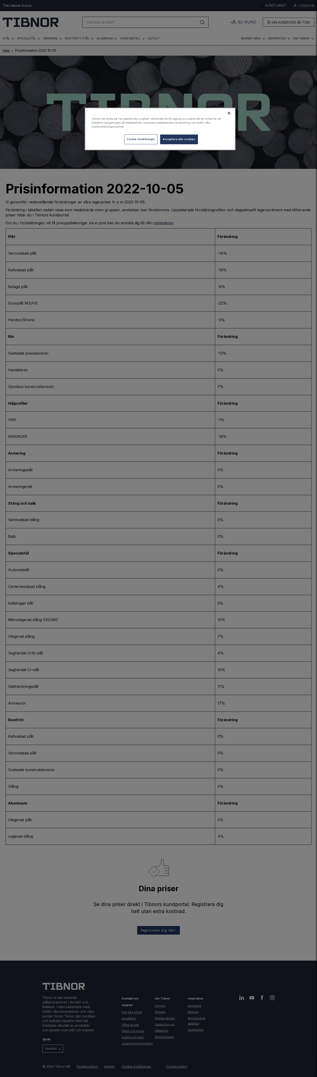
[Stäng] (229, 113)
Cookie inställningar (141, 139)
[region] (160, 129)
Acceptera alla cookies (179, 139)
